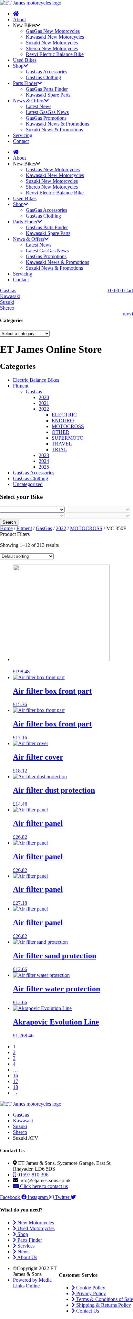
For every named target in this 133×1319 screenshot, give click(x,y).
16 (15, 1075)
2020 (44, 397)
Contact (21, 141)
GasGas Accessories (46, 71)
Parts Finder (25, 83)
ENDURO (63, 420)
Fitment (20, 385)
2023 (44, 455)
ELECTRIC (64, 414)
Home (6, 528)
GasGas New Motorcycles (53, 31)
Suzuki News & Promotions (54, 129)
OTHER (60, 432)
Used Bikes (24, 60)
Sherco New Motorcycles (52, 48)
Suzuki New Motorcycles (52, 42)
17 (15, 1081)
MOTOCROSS (68, 426)
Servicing (22, 135)
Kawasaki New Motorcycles (55, 37)
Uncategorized (28, 484)
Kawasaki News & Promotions (57, 123)
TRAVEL (62, 443)
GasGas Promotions (46, 118)
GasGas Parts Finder (47, 89)
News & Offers (28, 100)
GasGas (34, 391)
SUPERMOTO (68, 438)
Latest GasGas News (47, 112)
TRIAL (59, 449)
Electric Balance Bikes (36, 380)
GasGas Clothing (43, 77)
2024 (44, 461)
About (19, 19)
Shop (18, 66)
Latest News (38, 106)
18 (15, 1087)
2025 (44, 467)
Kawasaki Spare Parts (48, 95)
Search (9, 522)
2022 (44, 409)
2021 (44, 403)
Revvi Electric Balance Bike (55, 54)
